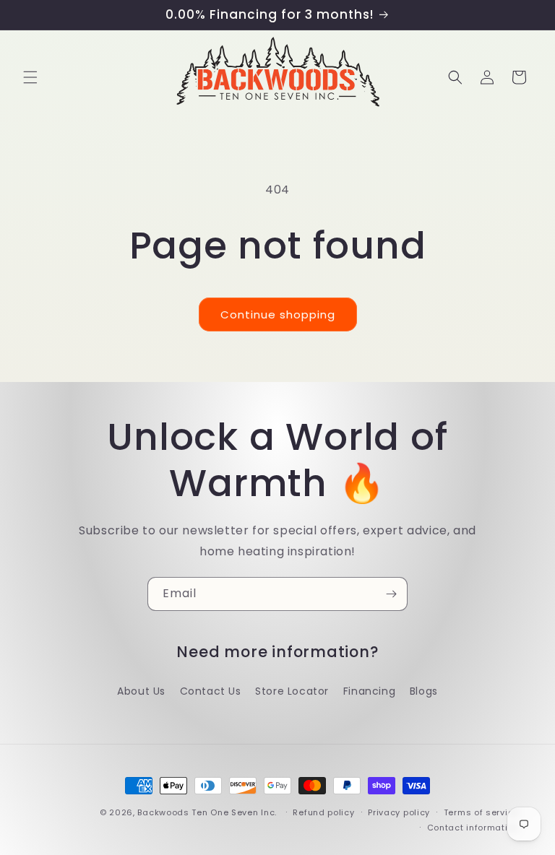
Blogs (424, 691)
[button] (30, 77)
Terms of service (481, 812)
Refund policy (323, 812)
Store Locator (292, 691)
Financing (369, 691)
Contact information (473, 827)
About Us (141, 691)
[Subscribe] (391, 594)
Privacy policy (399, 812)
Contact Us (210, 691)
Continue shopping (277, 314)
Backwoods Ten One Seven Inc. (207, 812)
